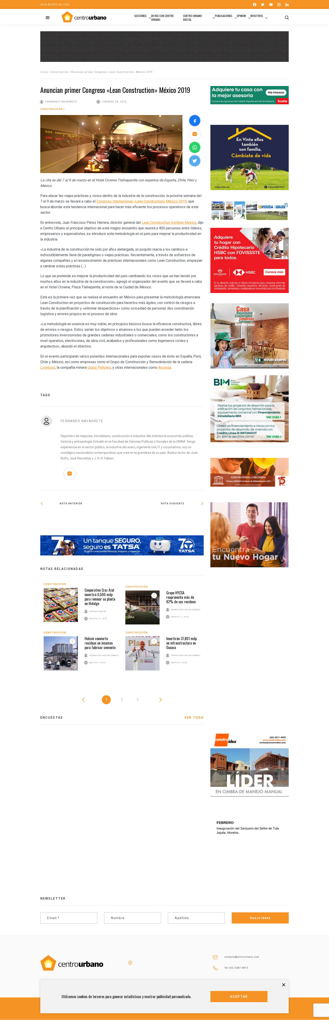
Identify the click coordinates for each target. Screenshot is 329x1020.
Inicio (44, 72)
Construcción (59, 72)
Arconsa (164, 367)
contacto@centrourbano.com (241, 957)
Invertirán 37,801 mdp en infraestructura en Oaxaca (181, 643)
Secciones (140, 16)
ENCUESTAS (51, 717)
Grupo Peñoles (99, 367)
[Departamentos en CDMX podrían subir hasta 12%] (81, 518)
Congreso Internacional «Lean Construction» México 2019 (141, 201)
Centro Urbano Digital (192, 17)
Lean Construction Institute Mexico (169, 222)
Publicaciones (223, 16)
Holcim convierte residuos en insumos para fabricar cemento (100, 643)
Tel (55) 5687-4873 (236, 968)
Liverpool (47, 367)
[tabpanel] (122, 630)
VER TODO (194, 717)
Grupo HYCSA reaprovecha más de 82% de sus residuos (181, 597)
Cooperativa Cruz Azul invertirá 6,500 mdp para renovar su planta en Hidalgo (100, 596)
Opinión (241, 16)
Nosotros (256, 16)
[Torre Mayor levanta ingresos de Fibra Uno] (163, 516)
